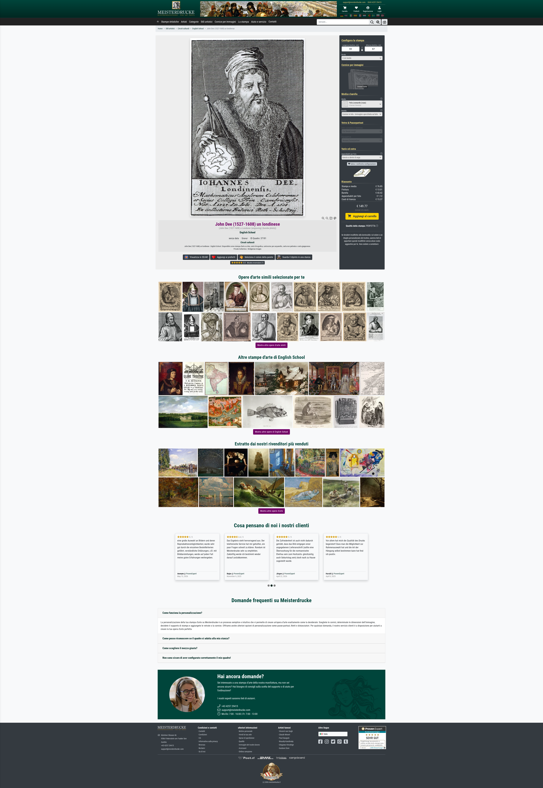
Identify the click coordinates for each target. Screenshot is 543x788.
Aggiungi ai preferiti (225, 257)
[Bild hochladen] (384, 22)
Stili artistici (206, 21)
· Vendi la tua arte (245, 734)
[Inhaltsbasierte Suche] (378, 22)
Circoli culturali (183, 28)
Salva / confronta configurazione (363, 164)
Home (160, 28)
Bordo (343, 55)
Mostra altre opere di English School (271, 431)
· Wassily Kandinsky (285, 741)
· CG (199, 738)
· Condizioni (202, 734)
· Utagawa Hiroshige (286, 745)
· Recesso (201, 745)
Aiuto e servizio (258, 21)
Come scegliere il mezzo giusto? (179, 648)
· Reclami (201, 748)
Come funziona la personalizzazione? (182, 612)
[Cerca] (372, 22)
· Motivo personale (245, 731)
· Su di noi (201, 751)
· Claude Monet (284, 734)
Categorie (194, 21)
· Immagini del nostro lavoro (249, 745)
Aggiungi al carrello (363, 216)
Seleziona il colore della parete (258, 257)
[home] (158, 21)
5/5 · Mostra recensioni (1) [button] (253, 263)
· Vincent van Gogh (285, 731)
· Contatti (201, 731)
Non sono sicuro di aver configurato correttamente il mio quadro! (196, 657)
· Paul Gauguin (283, 738)
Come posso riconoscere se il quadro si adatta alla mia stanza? (196, 638)
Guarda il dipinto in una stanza (295, 257)
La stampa (243, 21)
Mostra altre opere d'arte (271, 511)
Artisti (184, 21)
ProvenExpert (190, 573)
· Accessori (242, 748)
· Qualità (241, 741)
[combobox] (362, 58)
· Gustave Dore (283, 748)
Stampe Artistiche (170, 21)
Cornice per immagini (225, 21)
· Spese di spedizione (246, 738)
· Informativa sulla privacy (208, 741)
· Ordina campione (245, 751)
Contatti (272, 21)
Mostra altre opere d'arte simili (271, 345)
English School (198, 28)
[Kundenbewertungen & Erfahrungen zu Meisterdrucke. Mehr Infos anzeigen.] (372, 737)
